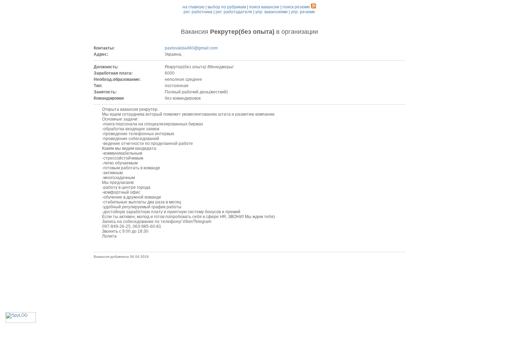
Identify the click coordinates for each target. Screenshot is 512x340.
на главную (193, 7)
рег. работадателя (234, 11)
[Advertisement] (249, 280)
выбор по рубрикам (227, 7)
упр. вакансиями (271, 11)
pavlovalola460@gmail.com (191, 48)
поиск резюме (296, 7)
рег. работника (198, 11)
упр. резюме (303, 11)
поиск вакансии (264, 7)
